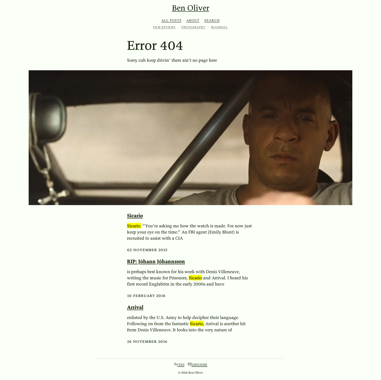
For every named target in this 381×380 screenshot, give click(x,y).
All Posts (171, 20)
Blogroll (219, 27)
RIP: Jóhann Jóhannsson (156, 261)
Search (212, 20)
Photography (193, 27)
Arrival (135, 307)
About (192, 20)
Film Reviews (164, 27)
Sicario (135, 215)
